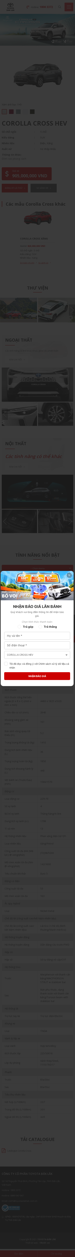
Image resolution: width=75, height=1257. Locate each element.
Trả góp (28, 626)
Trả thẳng (50, 626)
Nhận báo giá (37, 676)
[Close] (69, 575)
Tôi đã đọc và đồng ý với (39, 665)
